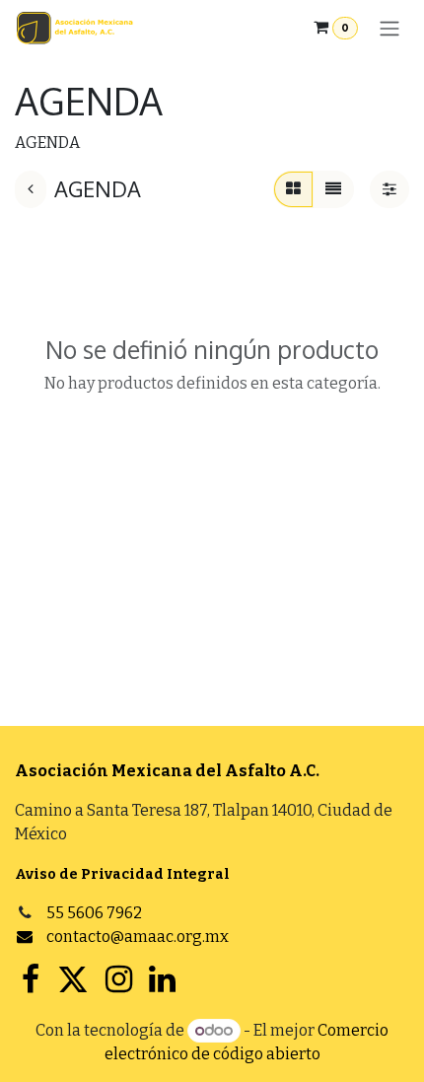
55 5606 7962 (94, 912)
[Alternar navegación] (389, 28)
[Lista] (333, 189)
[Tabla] (293, 189)
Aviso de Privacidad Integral (122, 874)
